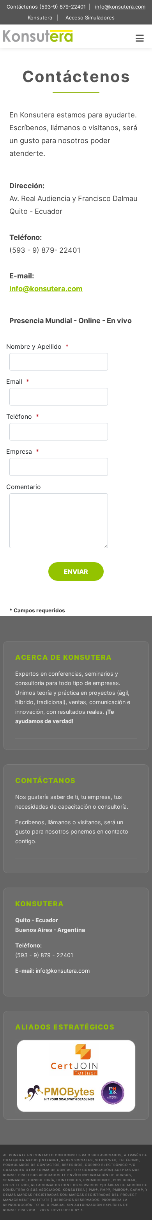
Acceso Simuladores (89, 17)
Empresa (19, 451)
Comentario (23, 487)
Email (14, 381)
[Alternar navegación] (140, 38)
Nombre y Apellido (34, 346)
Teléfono (19, 416)
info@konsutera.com (120, 6)
